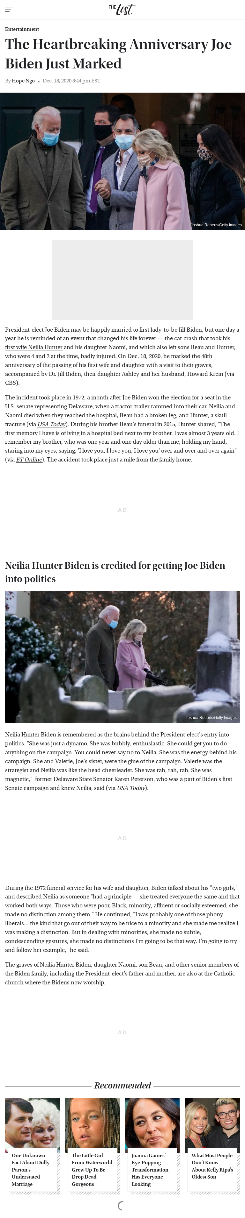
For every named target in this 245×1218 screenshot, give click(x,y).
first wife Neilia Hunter (34, 347)
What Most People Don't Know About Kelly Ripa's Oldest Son (212, 1166)
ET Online (29, 459)
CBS (10, 383)
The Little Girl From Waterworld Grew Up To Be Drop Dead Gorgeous (92, 1169)
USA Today (51, 424)
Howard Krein (205, 374)
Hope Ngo (23, 81)
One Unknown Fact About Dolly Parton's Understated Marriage (30, 1169)
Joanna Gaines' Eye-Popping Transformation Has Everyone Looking (150, 1169)
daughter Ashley (118, 374)
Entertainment (22, 29)
